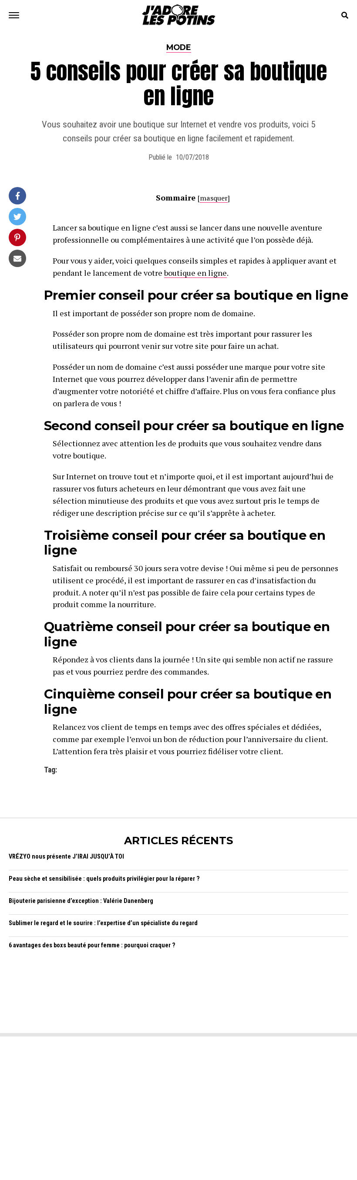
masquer (214, 198)
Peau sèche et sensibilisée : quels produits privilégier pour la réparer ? (104, 878)
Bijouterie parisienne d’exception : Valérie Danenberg (81, 901)
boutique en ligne (195, 272)
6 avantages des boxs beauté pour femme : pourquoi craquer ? (92, 945)
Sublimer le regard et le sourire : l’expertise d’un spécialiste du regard (103, 923)
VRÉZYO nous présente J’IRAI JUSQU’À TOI (66, 856)
